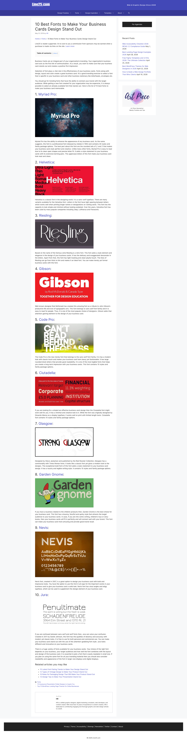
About (120, 13)
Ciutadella (47, 373)
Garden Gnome (51, 474)
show (55, 53)
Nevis (43, 528)
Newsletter (99, 726)
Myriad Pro (47, 94)
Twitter (107, 726)
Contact (114, 726)
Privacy (66, 726)
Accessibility (81, 726)
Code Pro (46, 319)
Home (37, 39)
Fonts (77, 13)
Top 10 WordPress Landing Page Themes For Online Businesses (58, 686)
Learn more (69, 46)
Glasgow (45, 423)
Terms (73, 726)
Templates (107, 13)
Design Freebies (63, 13)
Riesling (45, 215)
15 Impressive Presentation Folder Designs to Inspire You (56, 684)
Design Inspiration (91, 13)
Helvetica (46, 162)
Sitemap (91, 726)
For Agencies (137, 24)
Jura (44, 595)
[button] (129, 13)
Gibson (44, 269)
